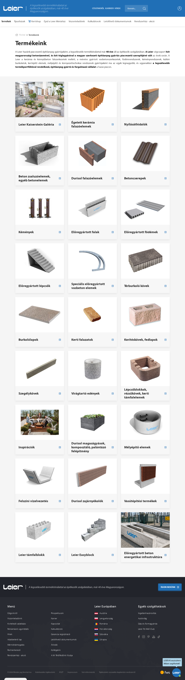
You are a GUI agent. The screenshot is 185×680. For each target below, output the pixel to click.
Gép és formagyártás (148, 624)
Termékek (6, 21)
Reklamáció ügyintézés (18, 629)
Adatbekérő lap (14, 639)
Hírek (118, 8)
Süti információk (88, 672)
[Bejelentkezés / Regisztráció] (180, 8)
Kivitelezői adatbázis (16, 624)
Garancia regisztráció (60, 634)
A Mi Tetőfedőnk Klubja (62, 655)
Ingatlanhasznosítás (147, 613)
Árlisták (54, 645)
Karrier (109, 8)
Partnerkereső (13, 650)
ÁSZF (61, 672)
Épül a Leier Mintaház (55, 21)
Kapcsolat (55, 624)
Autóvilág (142, 618)
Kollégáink (56, 650)
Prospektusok (57, 613)
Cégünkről (98, 8)
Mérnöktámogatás (15, 645)
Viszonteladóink (77, 21)
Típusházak (19, 21)
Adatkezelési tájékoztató (45, 672)
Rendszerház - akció (144, 21)
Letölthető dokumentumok (117, 21)
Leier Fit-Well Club (146, 629)
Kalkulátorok (94, 21)
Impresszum (72, 672)
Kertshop (36, 21)
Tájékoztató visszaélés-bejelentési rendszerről (117, 672)
